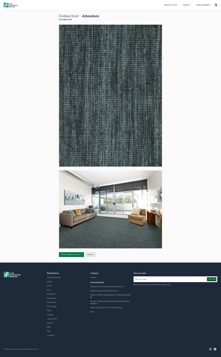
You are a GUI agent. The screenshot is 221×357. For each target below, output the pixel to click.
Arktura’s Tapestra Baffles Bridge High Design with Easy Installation (110, 302)
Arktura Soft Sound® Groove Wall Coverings (106, 308)
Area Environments (53, 277)
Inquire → (90, 254)
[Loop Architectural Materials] (11, 5)
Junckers (50, 315)
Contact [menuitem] (186, 5)
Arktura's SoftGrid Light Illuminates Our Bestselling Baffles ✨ (110, 296)
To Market (50, 335)
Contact (93, 277)
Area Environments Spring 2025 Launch (104, 291)
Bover (49, 290)
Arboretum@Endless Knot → (71, 254)
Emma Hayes (51, 298)
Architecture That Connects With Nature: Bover (107, 287)
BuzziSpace (51, 294)
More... (92, 312)
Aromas (49, 286)
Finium (49, 310)
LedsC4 (50, 323)
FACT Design (51, 306)
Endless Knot (69, 16)
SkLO (49, 331)
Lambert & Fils (52, 319)
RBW (49, 327)
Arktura (49, 281)
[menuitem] (216, 5)
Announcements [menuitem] (203, 5)
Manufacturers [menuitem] (170, 5)
